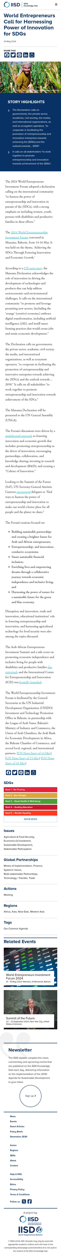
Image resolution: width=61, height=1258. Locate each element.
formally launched (30, 682)
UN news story (33, 268)
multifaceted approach (18, 436)
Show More (30, 819)
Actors (13, 1145)
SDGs (12, 1155)
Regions (14, 1150)
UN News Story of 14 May (34, 753)
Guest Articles (17, 1126)
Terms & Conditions (20, 1194)
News (13, 1116)
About (13, 1160)
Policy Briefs (16, 1131)
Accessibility (16, 1179)
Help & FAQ (16, 1174)
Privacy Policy (17, 1189)
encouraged (23, 492)
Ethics (13, 1184)
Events (13, 1121)
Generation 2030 (18, 1136)
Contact (14, 1165)
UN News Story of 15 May (22, 758)
